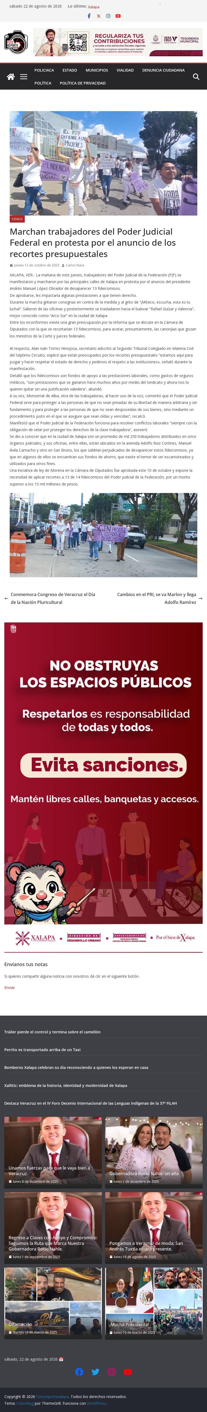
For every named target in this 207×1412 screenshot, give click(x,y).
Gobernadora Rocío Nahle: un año (144, 1174)
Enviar (9, 987)
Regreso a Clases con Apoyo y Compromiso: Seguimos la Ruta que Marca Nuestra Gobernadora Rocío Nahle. (53, 1243)
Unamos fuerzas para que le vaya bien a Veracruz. (49, 1171)
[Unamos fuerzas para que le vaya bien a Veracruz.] (53, 1150)
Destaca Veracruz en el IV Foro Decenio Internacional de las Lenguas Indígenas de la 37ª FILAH (90, 1103)
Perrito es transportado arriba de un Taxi (42, 1049)
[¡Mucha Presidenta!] (154, 1301)
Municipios (97, 70)
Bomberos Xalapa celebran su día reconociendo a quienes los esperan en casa (76, 1067)
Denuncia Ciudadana (163, 70)
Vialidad (125, 70)
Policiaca (44, 70)
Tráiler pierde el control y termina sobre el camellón (52, 1031)
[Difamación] (53, 1301)
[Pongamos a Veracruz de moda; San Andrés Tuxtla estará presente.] (154, 1226)
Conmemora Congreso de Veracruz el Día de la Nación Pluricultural (53, 598)
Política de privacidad (83, 83)
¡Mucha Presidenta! (129, 1325)
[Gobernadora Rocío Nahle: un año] (154, 1150)
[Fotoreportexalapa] (10, 76)
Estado (70, 70)
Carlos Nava (75, 265)
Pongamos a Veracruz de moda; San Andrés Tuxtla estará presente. (146, 1246)
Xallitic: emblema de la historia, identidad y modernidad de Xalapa (65, 1085)
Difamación (20, 1324)
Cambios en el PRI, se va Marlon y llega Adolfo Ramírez (156, 598)
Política (42, 83)
